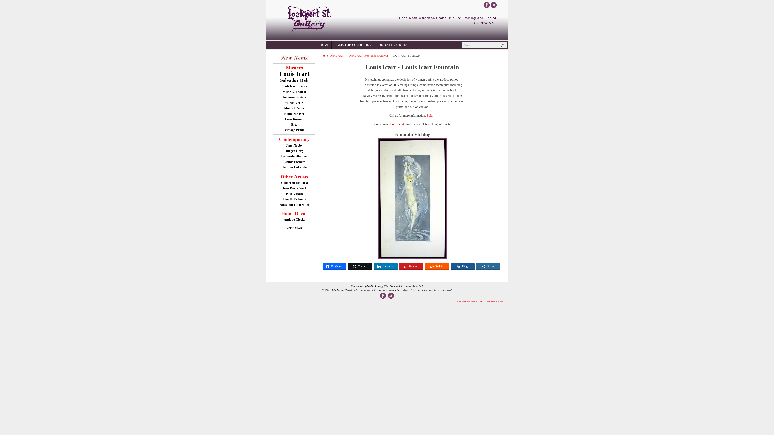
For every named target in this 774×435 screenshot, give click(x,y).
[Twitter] (494, 5)
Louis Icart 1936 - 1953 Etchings (369, 55)
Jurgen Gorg (294, 151)
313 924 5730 (485, 23)
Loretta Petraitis (294, 199)
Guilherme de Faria (294, 182)
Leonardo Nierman (294, 156)
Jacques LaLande (294, 167)
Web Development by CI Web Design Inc (480, 301)
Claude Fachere (294, 162)
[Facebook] (487, 5)
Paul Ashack (294, 193)
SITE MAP (294, 228)
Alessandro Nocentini (294, 204)
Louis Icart (337, 55)
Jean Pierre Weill (294, 188)
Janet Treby (294, 145)
